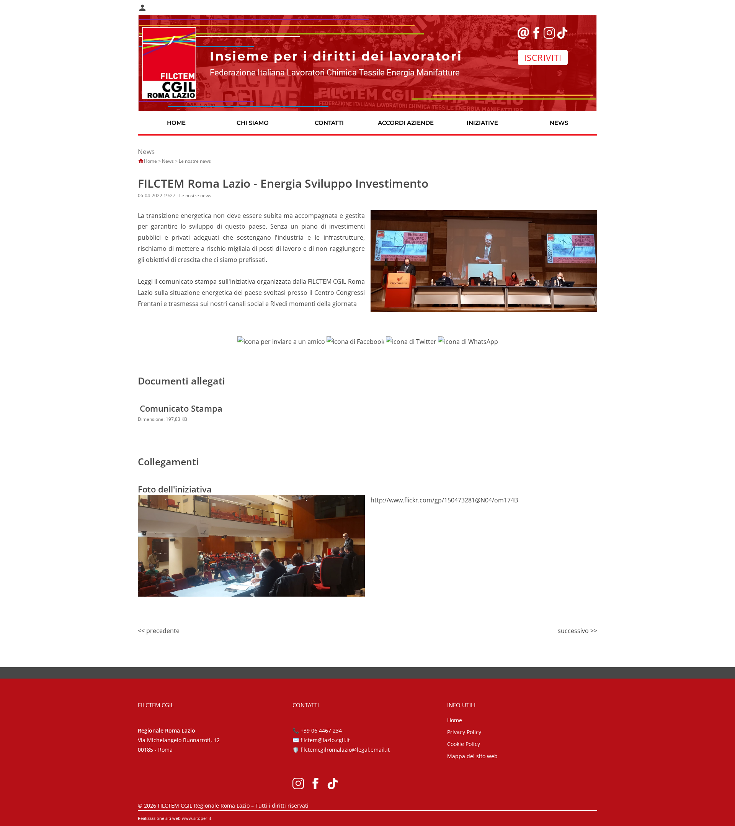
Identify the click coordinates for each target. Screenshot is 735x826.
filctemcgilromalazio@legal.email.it (345, 749)
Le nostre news (195, 161)
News (168, 161)
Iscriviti (543, 57)
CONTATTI (329, 122)
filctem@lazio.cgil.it (325, 740)
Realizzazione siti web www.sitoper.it (174, 818)
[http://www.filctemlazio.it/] (169, 62)
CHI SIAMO (253, 122)
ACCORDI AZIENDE (406, 122)
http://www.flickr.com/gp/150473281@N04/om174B (444, 500)
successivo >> (577, 630)
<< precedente (159, 630)
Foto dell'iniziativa (175, 489)
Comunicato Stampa (181, 408)
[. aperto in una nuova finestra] (298, 782)
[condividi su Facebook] (355, 341)
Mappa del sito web (472, 756)
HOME (176, 122)
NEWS (559, 122)
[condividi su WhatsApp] (468, 341)
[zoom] (484, 260)
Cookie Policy (463, 743)
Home (150, 161)
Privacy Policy (464, 732)
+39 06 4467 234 (321, 730)
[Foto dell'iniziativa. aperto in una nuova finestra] (251, 545)
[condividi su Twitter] (411, 341)
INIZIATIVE (482, 122)
